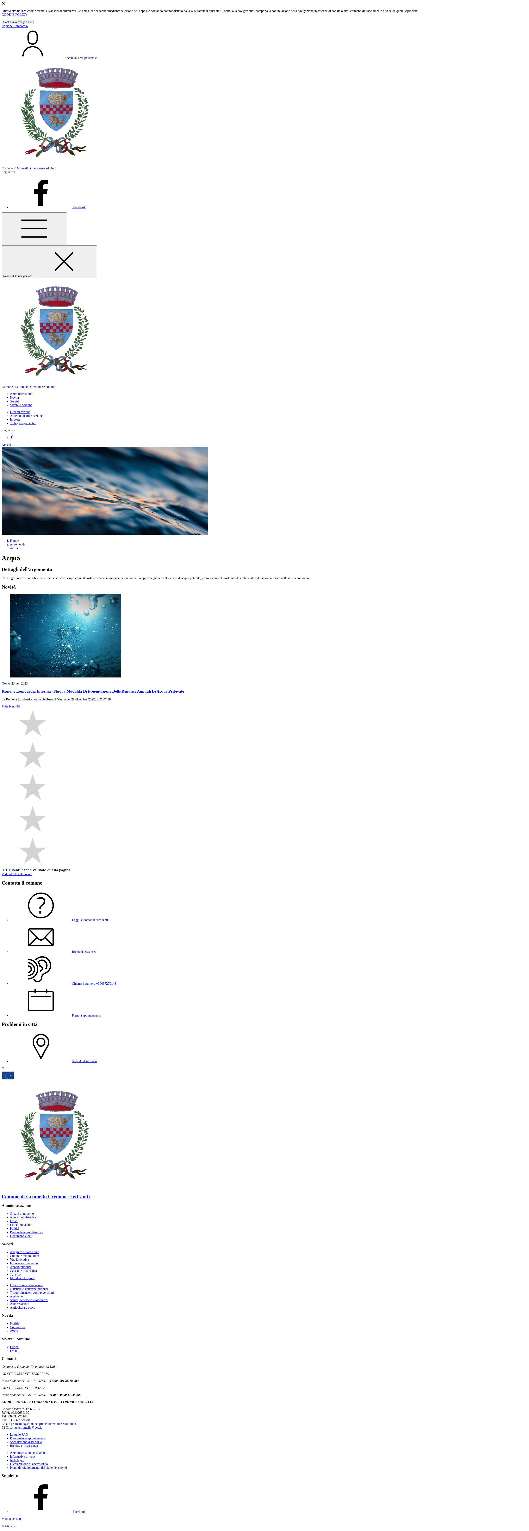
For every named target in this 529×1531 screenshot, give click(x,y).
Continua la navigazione (17, 22)
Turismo (15, 1274)
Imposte (15, 419)
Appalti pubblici (20, 1267)
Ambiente (16, 1296)
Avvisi (14, 1331)
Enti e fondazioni (21, 1224)
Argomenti (17, 544)
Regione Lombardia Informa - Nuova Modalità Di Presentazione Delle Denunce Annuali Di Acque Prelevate (93, 691)
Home (14, 540)
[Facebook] (11, 437)
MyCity (10, 1525)
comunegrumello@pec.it (26, 1427)
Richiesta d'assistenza (24, 1445)
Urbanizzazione (20, 412)
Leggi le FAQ (19, 1434)
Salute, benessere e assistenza (29, 1300)
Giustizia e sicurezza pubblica (29, 1289)
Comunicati (17, 1327)
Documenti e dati (21, 1236)
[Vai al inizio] (3, 1068)
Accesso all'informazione (26, 415)
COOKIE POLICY (14, 14)
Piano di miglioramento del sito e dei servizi (38, 1467)
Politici (14, 1228)
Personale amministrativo (26, 1232)
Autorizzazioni (19, 1304)
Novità (6, 683)
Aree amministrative (23, 1217)
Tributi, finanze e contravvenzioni (32, 1292)
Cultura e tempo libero (24, 1256)
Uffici (14, 1221)
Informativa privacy (23, 1456)
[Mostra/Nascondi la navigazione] (34, 228)
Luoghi (14, 1347)
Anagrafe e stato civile (24, 1252)
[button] (21, 394)
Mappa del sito (11, 1518)
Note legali (17, 1460)
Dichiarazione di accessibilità (29, 1464)
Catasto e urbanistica (23, 1270)
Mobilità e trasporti (22, 1278)
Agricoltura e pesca (22, 1307)
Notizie (14, 1323)
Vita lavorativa (19, 1259)
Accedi (6, 444)
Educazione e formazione (26, 1285)
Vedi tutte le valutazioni (17, 874)
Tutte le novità (11, 706)
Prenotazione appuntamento (28, 1438)
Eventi (14, 1350)
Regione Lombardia (15, 26)
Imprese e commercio (24, 1263)
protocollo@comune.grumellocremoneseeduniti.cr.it (44, 1423)
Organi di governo (22, 1213)
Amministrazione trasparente (28, 1452)
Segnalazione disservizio (26, 1442)
